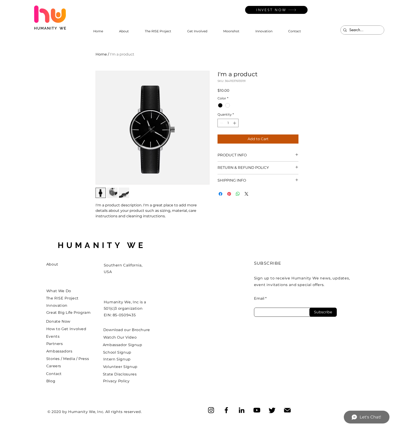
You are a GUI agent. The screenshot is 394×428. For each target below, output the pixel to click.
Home (101, 54)
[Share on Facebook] (220, 194)
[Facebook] (226, 410)
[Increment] (235, 123)
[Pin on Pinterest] (229, 194)
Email (259, 298)
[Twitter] (272, 410)
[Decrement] (221, 123)
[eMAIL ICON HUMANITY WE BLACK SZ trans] (287, 410)
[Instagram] (211, 410)
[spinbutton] (228, 123)
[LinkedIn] (242, 410)
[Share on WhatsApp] (238, 194)
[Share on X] (246, 194)
